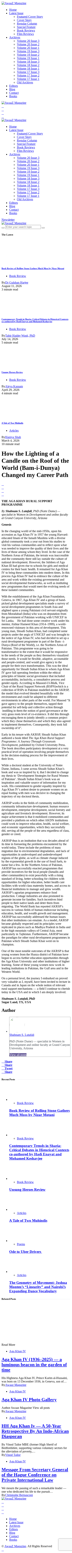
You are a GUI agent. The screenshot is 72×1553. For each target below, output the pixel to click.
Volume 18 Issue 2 (28, 65)
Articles (14, 430)
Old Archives (25, 82)
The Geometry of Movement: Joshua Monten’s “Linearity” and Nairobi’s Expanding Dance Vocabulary (38, 1287)
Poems (21, 1244)
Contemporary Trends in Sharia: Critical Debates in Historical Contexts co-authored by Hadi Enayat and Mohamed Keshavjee (35, 320)
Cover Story (24, 20)
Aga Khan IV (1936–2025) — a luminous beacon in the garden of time (34, 1364)
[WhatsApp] (3, 116)
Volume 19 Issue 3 (28, 51)
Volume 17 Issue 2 (28, 75)
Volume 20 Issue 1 (28, 47)
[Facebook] (3, 106)
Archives (14, 37)
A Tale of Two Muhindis (12, 423)
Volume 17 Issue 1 (28, 79)
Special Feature (26, 27)
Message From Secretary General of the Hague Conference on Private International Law (35, 1474)
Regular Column (27, 23)
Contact (14, 92)
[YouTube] (3, 113)
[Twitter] (3, 109)
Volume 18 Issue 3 (28, 61)
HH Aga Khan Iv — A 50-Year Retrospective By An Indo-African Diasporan (35, 1431)
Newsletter (8, 219)
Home (13, 9)
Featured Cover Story (30, 16)
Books (13, 96)
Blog (12, 89)
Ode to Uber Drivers (25, 1252)
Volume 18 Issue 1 (28, 68)
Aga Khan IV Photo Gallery (29, 1399)
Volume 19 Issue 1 (28, 58)
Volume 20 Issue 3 (28, 40)
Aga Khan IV (17, 1351)
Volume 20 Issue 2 (28, 44)
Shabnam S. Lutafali (21, 1034)
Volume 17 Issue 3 (28, 72)
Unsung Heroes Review (12, 372)
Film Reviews (25, 34)
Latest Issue (16, 13)
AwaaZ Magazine (15, 1546)
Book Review (17, 276)
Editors (13, 85)
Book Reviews (26, 30)
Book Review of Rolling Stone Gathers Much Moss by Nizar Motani (33, 268)
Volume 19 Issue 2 (28, 54)
